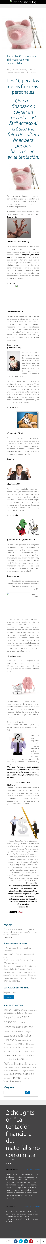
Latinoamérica (9, 1051)
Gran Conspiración (19, 1043)
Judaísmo (29, 1048)
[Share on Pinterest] (31, 1241)
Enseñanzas (11, 1031)
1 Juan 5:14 (8, 937)
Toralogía (23, 1078)
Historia (6, 1048)
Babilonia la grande (13, 1009)
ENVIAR (8, 997)
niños (32, 1051)
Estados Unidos (12, 1035)
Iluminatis (14, 1047)
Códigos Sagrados (12, 1017)
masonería (19, 1050)
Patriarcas (6, 1060)
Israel (23, 1047)
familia (22, 72)
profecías (34, 1064)
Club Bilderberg (32, 1010)
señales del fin (8, 1078)
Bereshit (25, 1010)
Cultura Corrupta (25, 1013)
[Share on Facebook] (16, 1241)
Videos (30, 1078)
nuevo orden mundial (19, 1055)
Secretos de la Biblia (23, 1073)
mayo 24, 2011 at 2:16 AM (32, 1206)
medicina (28, 1051)
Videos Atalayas (10, 1081)
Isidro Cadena (12, 1169)
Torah (16, 1077)
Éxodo (19, 1081)
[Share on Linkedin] (26, 1241)
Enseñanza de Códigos (18, 1027)
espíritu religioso (25, 1031)
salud (10, 1074)
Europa (17, 1040)
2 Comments (32, 72)
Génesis (31, 1044)
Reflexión (15, 1070)
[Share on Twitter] (21, 1241)
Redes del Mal (19, 1067)
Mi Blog (24, 69)
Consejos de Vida (11, 1013)
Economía (16, 72)
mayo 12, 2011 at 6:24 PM (32, 1169)
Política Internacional (17, 1063)
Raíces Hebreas (8, 1067)
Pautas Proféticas (18, 1059)
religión (24, 1070)
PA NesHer (10, 1206)
